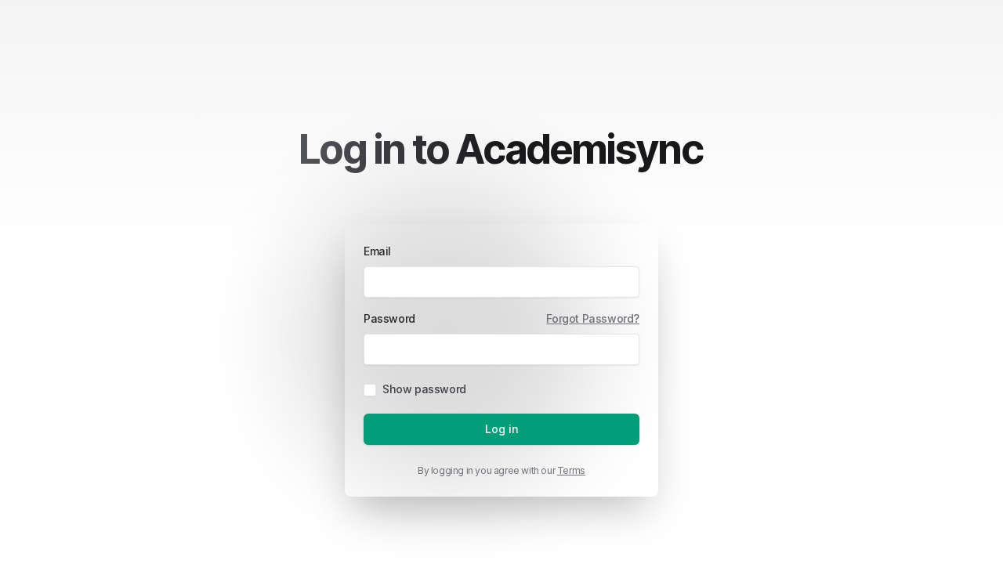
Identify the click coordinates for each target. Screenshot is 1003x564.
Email (377, 251)
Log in (502, 429)
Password (389, 318)
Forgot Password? (592, 318)
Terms (571, 470)
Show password (424, 389)
